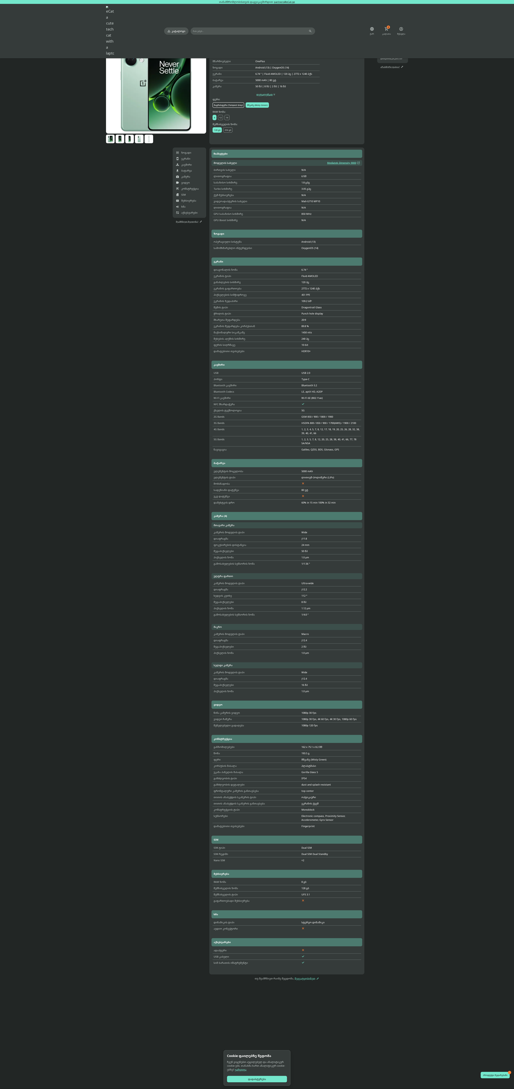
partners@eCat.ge (284, 1)
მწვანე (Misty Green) (257, 105)
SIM (181, 195)
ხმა (181, 206)
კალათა (386, 31)
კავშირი (184, 165)
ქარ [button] (372, 31)
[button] (156, 83)
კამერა (183, 176)
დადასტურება (257, 1079)
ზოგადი (183, 152)
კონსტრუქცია (187, 189)
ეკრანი (183, 159)
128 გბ (217, 130)
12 (220, 117)
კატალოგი (176, 31)
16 (227, 117)
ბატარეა (184, 171)
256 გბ (228, 130)
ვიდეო (183, 182)
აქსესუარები (187, 213)
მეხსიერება (186, 201)
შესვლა (401, 31)
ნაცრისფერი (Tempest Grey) (228, 105)
